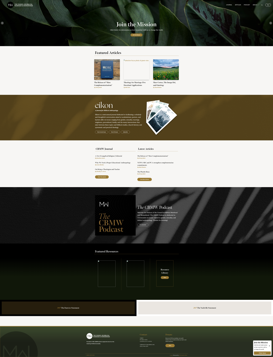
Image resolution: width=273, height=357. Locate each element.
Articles (238, 5)
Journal (229, 5)
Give (268, 5)
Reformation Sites (183, 355)
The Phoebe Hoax (143, 172)
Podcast (247, 5)
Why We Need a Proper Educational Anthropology (113, 163)
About (255, 5)
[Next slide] (270, 23)
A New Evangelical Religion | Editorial (108, 156)
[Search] (261, 5)
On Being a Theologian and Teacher (107, 169)
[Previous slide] (2, 23)
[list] (136, 23)
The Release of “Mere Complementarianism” (152, 156)
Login (171, 355)
